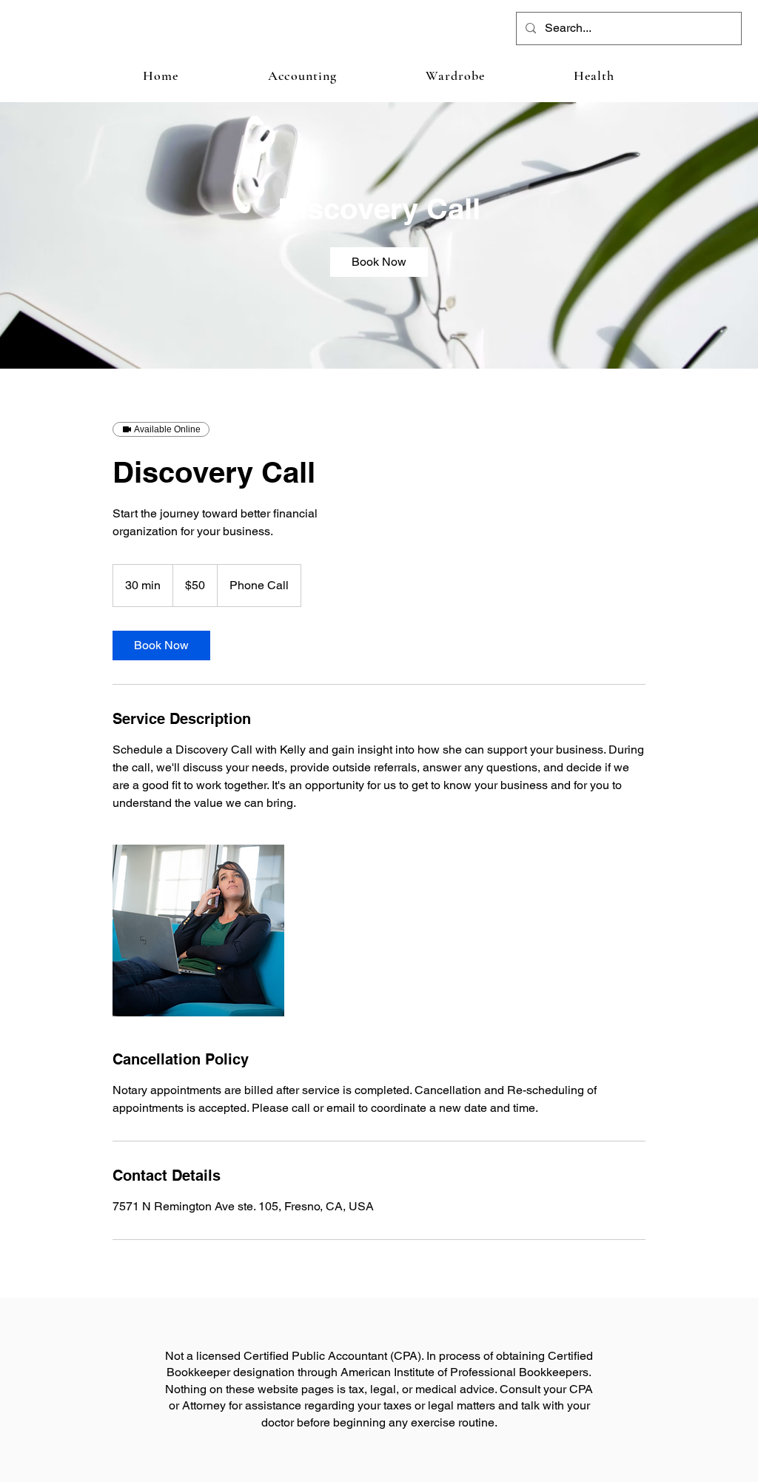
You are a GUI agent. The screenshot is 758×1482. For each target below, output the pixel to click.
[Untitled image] (198, 930)
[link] (379, 262)
